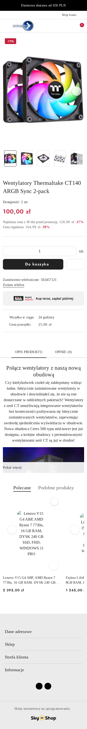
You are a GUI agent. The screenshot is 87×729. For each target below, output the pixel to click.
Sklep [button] (10, 644)
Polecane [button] (22, 487)
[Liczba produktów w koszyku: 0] (78, 25)
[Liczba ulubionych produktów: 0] (70, 25)
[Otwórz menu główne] (5, 25)
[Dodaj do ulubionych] (75, 264)
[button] (76, 91)
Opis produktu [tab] (29, 352)
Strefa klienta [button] (16, 657)
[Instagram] (47, 686)
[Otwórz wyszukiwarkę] (63, 25)
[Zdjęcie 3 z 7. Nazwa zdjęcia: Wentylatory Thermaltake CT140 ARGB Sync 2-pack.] (43, 158)
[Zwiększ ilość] (72, 251)
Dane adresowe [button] (18, 631)
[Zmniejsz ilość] (6, 251)
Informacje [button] (14, 669)
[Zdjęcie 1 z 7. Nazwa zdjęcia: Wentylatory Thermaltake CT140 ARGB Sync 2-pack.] (10, 158)
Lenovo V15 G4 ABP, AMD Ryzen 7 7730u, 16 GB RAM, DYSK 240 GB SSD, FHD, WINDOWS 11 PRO (29, 580)
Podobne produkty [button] (56, 487)
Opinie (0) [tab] (63, 352)
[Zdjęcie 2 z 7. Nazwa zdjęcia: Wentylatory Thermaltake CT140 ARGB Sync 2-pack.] (27, 158)
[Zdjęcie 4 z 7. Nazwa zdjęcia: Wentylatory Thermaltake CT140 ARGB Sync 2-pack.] (60, 158)
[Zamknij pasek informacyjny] (82, 5)
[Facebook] (39, 686)
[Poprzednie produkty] (12, 530)
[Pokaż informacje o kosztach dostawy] (55, 324)
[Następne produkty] (75, 530)
